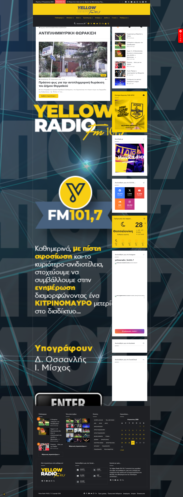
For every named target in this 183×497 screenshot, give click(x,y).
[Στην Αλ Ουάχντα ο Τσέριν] (86, 435)
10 (122, 434)
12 (129, 434)
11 (125, 434)
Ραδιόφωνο (123, 18)
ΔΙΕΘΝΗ (96, 439)
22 (140, 438)
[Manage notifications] (4, 494)
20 (133, 438)
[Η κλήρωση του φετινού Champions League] (120, 82)
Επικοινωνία (141, 493)
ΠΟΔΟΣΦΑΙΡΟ (106, 446)
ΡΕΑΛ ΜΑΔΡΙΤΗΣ (108, 449)
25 (125, 443)
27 (133, 443)
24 (122, 443)
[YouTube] (47, 481)
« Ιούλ (122, 450)
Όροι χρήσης (102, 493)
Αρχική (42, 27)
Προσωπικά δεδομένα (115, 493)
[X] (44, 481)
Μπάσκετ (69, 18)
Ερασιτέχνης (87, 18)
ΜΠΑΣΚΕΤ (96, 446)
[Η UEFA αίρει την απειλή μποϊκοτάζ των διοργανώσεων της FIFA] (69, 440)
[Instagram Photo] (131, 279)
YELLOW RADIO (110, 420)
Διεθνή (106, 18)
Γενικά (114, 18)
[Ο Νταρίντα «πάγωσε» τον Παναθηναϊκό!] (120, 45)
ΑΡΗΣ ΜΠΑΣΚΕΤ (98, 426)
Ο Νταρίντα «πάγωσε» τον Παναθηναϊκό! (55, 421)
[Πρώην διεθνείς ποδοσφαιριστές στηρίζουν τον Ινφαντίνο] (78, 440)
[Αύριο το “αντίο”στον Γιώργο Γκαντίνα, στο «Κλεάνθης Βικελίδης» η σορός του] (78, 430)
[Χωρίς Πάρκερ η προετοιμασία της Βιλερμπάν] (120, 73)
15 (140, 434)
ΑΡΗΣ (100, 423)
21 (136, 438)
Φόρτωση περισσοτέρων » (51, 454)
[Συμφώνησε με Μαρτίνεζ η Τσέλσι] (120, 36)
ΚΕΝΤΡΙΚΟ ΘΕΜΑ (98, 443)
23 (143, 438)
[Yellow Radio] (91, 10)
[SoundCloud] (49, 481)
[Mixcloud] (54, 481)
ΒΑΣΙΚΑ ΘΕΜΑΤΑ (98, 436)
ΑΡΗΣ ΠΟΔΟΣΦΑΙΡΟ (99, 430)
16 (143, 434)
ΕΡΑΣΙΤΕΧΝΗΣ (105, 439)
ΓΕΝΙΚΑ (107, 436)
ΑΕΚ (95, 423)
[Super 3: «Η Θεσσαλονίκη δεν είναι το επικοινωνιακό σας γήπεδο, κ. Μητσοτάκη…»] (120, 53)
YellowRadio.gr (44, 79)
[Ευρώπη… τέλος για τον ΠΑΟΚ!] (120, 64)
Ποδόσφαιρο (59, 18)
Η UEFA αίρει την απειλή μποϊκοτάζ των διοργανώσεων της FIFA (87, 2)
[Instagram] (51, 481)
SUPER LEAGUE (98, 420)
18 (125, 438)
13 (133, 434)
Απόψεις (97, 18)
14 (136, 434)
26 (129, 443)
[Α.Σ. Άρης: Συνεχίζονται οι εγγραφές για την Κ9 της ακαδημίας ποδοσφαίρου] (69, 430)
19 (129, 438)
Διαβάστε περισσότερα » (48, 96)
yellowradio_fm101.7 (124, 260)
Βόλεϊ (78, 18)
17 (122, 438)
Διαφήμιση (126, 493)
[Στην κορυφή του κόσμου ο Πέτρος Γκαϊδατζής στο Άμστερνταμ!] (69, 435)
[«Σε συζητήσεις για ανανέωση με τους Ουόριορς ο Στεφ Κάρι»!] (86, 440)
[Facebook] (42, 481)
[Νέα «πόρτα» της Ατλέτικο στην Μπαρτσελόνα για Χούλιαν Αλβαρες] (78, 435)
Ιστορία (133, 493)
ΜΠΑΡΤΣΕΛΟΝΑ (110, 443)
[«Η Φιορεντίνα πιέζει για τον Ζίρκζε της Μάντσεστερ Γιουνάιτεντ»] (86, 430)
